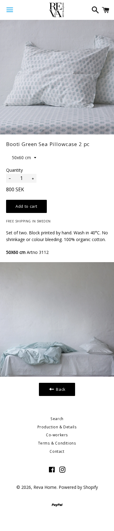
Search (57, 418)
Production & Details (57, 427)
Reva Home (45, 487)
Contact (57, 451)
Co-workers (57, 435)
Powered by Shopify (78, 487)
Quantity (14, 170)
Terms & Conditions (57, 443)
